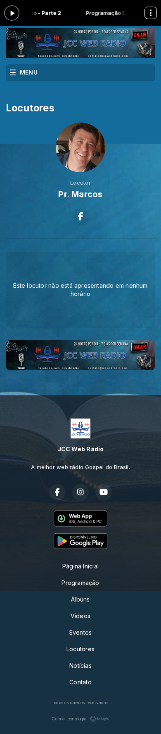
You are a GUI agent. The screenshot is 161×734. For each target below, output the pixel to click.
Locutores (80, 648)
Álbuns (80, 599)
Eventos (80, 632)
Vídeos (80, 615)
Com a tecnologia (69, 718)
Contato (80, 682)
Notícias (80, 665)
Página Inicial (80, 566)
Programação (80, 582)
